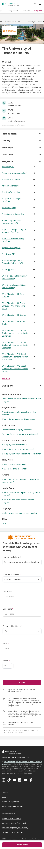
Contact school (22, 844)
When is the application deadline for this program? (19, 413)
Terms (28, 722)
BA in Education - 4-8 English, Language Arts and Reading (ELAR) (14, 306)
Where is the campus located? (14, 469)
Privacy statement (9, 724)
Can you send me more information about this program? (21, 400)
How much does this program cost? (17, 429)
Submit (22, 682)
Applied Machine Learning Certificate (13, 240)
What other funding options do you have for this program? (20, 480)
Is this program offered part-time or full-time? (21, 454)
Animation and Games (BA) (13, 214)
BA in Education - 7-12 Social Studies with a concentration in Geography (15, 345)
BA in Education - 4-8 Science (14, 315)
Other (4, 523)
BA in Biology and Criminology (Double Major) (14, 277)
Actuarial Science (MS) (11, 186)
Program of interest (12, 574)
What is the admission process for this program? (18, 501)
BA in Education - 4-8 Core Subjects (13, 295)
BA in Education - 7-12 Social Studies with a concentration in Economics (15, 333)
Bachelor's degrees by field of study (15, 828)
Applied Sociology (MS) (11, 247)
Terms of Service (14, 732)
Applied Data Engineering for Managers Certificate (14, 230)
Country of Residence (12, 626)
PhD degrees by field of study (12, 832)
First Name (8, 591)
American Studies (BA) (11, 192)
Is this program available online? (15, 444)
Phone (6, 660)
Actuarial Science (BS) (11, 179)
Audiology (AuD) (8, 269)
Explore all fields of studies (11, 819)
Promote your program (10, 802)
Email (6, 643)
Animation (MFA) (9, 207)
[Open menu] (40, 4)
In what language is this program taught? (19, 513)
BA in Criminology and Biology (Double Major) (14, 286)
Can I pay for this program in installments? (20, 434)
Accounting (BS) (8, 166)
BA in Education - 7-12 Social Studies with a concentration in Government (15, 357)
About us (5, 797)
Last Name (8, 609)
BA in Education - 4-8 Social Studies (13, 322)
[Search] (35, 4)
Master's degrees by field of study (14, 823)
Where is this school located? (14, 464)
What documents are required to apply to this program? (21, 493)
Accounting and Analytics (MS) (14, 173)
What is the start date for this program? (19, 419)
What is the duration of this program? (18, 449)
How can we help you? (13, 557)
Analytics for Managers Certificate (11, 200)
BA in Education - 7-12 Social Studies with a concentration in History (15, 369)
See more (6, 378)
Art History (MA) (8, 254)
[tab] (12, 10)
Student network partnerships (12, 806)
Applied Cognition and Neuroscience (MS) (11, 221)
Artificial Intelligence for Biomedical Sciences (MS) (12, 261)
